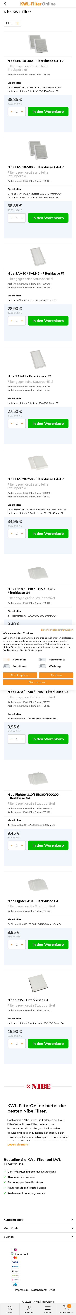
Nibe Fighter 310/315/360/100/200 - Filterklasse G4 (34, 796)
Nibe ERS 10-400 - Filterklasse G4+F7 (36, 61)
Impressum (22, 1289)
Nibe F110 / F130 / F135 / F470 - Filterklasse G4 (31, 591)
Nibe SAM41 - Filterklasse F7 (29, 376)
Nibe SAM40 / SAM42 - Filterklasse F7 (36, 273)
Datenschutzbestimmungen (57, 629)
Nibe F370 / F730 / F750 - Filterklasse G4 (38, 692)
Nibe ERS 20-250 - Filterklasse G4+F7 (36, 479)
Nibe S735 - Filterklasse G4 (28, 1000)
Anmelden (29, 1312)
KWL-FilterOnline (44, 1301)
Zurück (5, 3)
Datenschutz (39, 1289)
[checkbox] (6, 659)
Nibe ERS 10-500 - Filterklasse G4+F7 (36, 167)
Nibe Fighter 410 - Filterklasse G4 (33, 901)
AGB (52, 1289)
